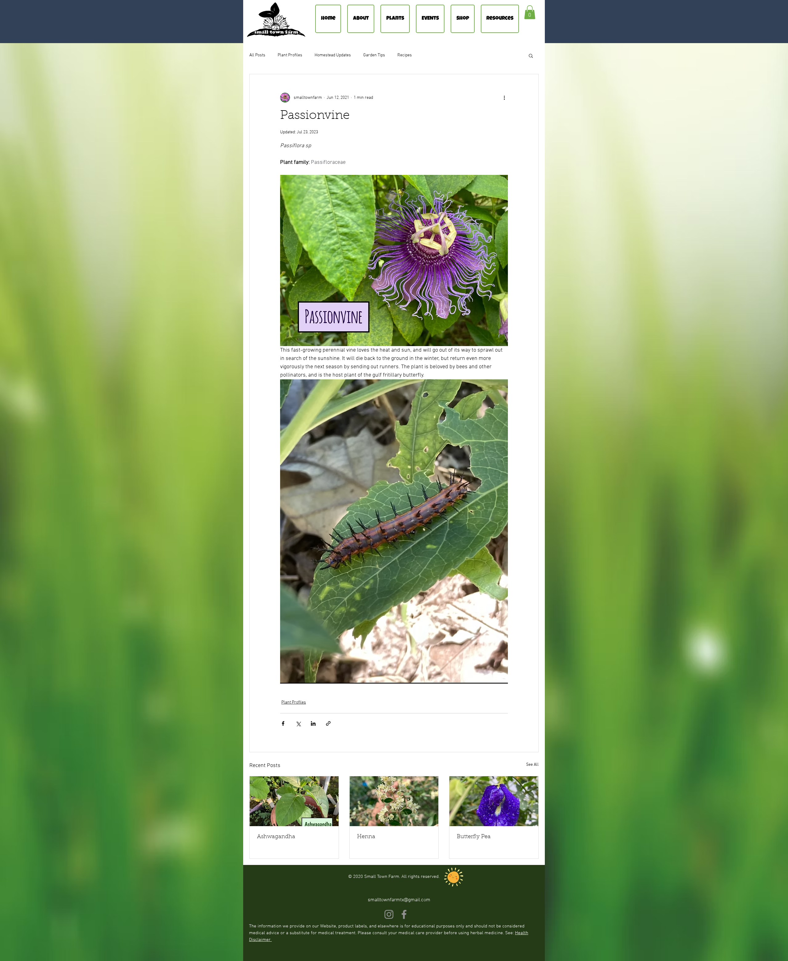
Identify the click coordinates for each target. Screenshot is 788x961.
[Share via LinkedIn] (313, 723)
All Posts (257, 55)
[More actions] (504, 97)
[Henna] (394, 801)
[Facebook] (404, 914)
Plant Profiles (290, 55)
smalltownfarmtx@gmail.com (399, 900)
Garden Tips (374, 55)
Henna (366, 837)
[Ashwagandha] (294, 801)
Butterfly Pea (474, 837)
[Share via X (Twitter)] (298, 723)
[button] (530, 12)
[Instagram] (389, 914)
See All (532, 764)
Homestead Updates (333, 55)
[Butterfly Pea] (493, 801)
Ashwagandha (276, 837)
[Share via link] (328, 723)
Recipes (404, 55)
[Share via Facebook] (283, 723)
